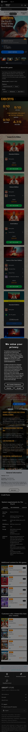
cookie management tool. (9, 361)
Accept (19, 388)
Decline (9, 388)
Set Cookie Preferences (14, 384)
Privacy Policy (14, 357)
